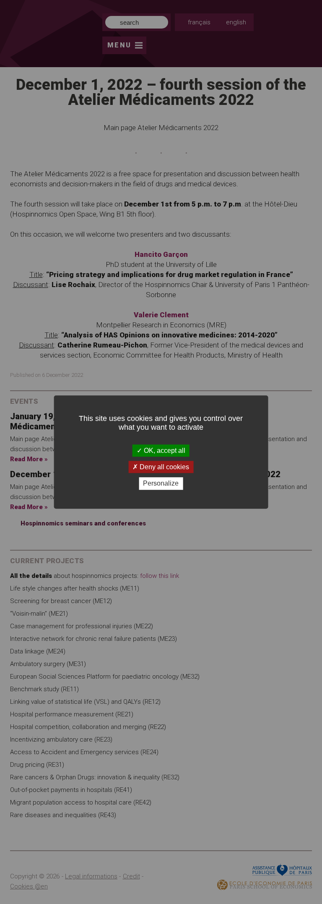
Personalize (161, 483)
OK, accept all (163, 450)
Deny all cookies (163, 466)
